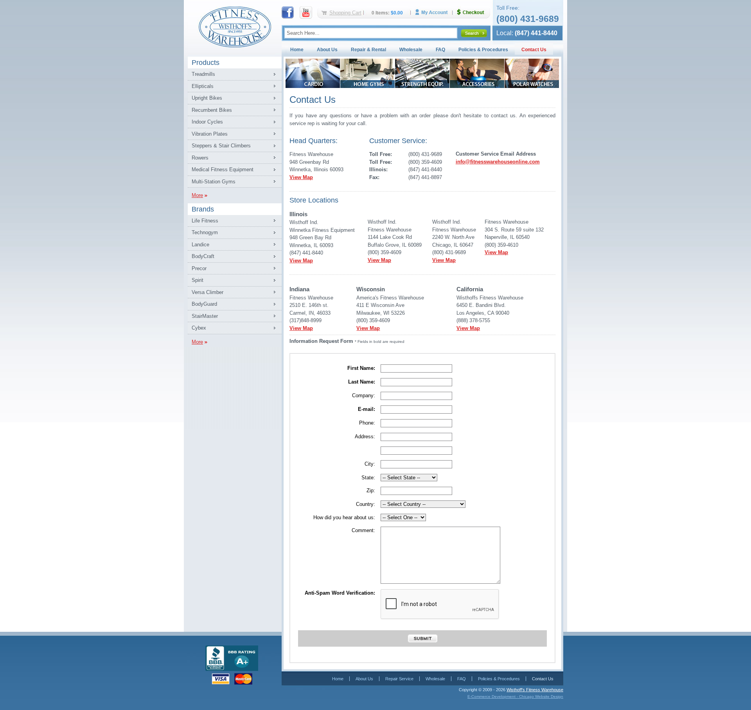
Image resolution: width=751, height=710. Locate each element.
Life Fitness (205, 221)
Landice (200, 244)
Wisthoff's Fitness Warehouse (535, 689)
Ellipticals (203, 86)
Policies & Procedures (483, 49)
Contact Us (533, 49)
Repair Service (399, 678)
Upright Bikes (207, 98)
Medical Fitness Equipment (222, 169)
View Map (301, 177)
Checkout (473, 12)
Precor (199, 268)
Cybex (199, 328)
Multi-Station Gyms (213, 182)
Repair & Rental (368, 49)
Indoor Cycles (207, 122)
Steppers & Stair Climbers (221, 146)
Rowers (200, 158)
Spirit (197, 280)
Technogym (205, 232)
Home (297, 49)
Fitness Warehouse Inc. (235, 26)
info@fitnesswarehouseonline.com (498, 162)
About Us (327, 49)
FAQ (440, 49)
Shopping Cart (345, 13)
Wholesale (410, 49)
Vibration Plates (210, 134)
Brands (203, 209)
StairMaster (205, 316)
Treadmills (203, 74)
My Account (434, 12)
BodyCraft (203, 256)
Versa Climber (207, 292)
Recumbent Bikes (212, 110)
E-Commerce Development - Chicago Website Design (515, 696)
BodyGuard (204, 304)
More (197, 195)
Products (205, 62)
